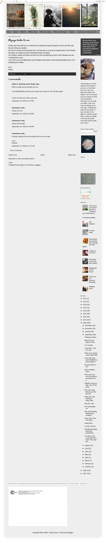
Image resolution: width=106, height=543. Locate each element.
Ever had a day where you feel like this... (90, 392)
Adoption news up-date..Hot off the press (90, 385)
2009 (85, 323)
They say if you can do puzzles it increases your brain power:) (89, 209)
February (88, 463)
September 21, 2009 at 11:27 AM (23, 146)
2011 (85, 317)
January (88, 467)
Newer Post (13, 155)
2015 (85, 304)
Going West (88, 423)
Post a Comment (16, 150)
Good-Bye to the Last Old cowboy (93, 261)
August (87, 445)
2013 (85, 311)
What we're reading (45, 32)
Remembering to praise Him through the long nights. (90, 242)
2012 (85, 314)
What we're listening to (60, 32)
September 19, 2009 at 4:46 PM (23, 126)
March (87, 460)
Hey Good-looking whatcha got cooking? (90, 413)
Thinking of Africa (90, 337)
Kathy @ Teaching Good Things (23, 84)
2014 (85, 308)
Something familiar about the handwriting (90, 431)
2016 (85, 301)
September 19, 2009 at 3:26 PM (23, 114)
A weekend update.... (89, 217)
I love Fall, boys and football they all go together (90, 360)
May (86, 454)
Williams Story (32, 32)
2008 (85, 470)
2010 (85, 320)
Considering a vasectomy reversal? (86, 32)
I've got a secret (90, 426)
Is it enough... (89, 345)
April (86, 457)
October (88, 331)
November (88, 328)
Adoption (71, 32)
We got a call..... (90, 403)
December (88, 325)
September (89, 334)
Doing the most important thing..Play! (89, 398)
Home (9, 32)
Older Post (72, 155)
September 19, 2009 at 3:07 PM (23, 101)
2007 (85, 473)
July (86, 448)
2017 (85, 298)
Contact (15, 32)
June (87, 451)
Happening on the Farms (92, 270)
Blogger (70, 532)
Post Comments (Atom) (26, 159)
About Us (23, 32)
